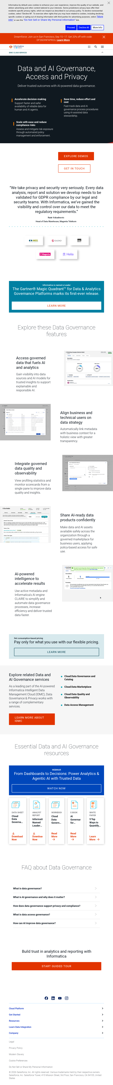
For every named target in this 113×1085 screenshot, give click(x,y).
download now (37, 838)
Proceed (71, 27)
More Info (97, 27)
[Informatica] (16, 47)
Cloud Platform (16, 1008)
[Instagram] (66, 998)
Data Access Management (79, 705)
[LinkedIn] (53, 998)
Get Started (14, 1014)
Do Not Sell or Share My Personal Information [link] (31, 1067)
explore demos (76, 156)
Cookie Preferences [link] (18, 1060)
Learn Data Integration (20, 1027)
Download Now (17, 838)
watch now (56, 788)
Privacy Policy (16, 1048)
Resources (14, 1021)
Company (13, 1033)
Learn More (63, 40)
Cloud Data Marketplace (77, 686)
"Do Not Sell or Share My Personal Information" (50, 20)
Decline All (84, 27)
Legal (11, 1041)
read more (54, 835)
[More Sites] (89, 46)
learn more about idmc (29, 719)
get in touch (74, 168)
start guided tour (56, 966)
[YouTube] (60, 998)
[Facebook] (46, 998)
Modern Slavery (16, 1054)
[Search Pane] (95, 46)
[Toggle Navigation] (102, 46)
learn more (56, 305)
